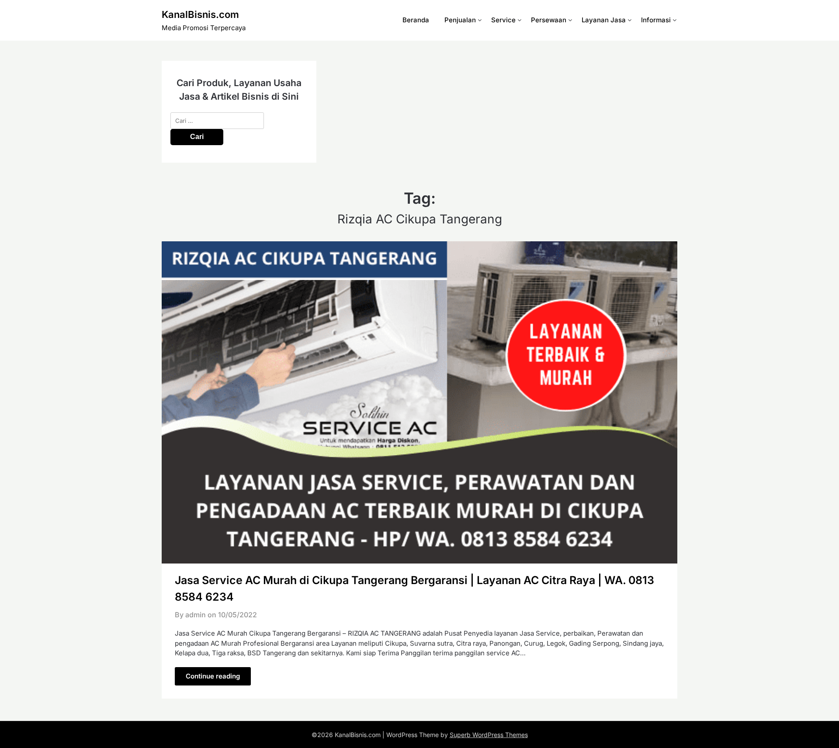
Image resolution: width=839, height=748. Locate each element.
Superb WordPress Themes (489, 734)
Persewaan (548, 20)
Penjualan (460, 20)
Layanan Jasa (604, 20)
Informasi (656, 20)
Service (503, 20)
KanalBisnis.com (200, 14)
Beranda (415, 20)
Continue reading (213, 676)
